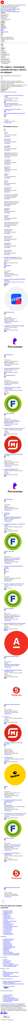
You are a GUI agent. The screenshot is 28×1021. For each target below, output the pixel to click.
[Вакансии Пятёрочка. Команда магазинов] (15, 691)
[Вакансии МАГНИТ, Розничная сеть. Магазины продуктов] (15, 445)
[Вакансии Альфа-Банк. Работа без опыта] (15, 643)
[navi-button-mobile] (2, 33)
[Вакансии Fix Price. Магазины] (15, 404)
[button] (2, 29)
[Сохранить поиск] (2, 44)
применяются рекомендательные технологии (13, 1004)
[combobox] (7, 37)
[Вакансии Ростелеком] (15, 343)
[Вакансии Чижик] (15, 775)
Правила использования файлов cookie (10, 11)
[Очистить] (3, 41)
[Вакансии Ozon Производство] (15, 299)
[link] (3, 26)
